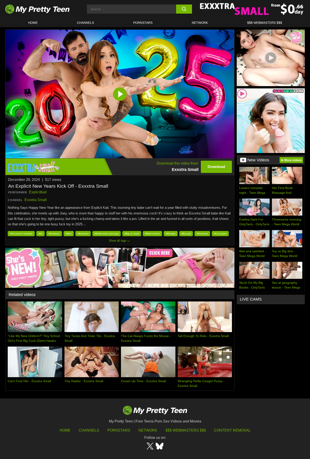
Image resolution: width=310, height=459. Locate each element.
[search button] (184, 9)
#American (54, 233)
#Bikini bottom (152, 233)
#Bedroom (83, 233)
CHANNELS (85, 22)
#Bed (68, 233)
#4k (40, 233)
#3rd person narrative (21, 233)
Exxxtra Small (36, 200)
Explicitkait (38, 192)
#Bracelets (202, 233)
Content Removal (232, 430)
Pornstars (143, 22)
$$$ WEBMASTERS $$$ (264, 22)
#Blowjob (170, 233)
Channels (89, 430)
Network (200, 22)
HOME (33, 22)
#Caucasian (220, 233)
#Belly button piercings (106, 233)
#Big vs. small (132, 233)
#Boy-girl (186, 233)
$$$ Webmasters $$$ (185, 430)
